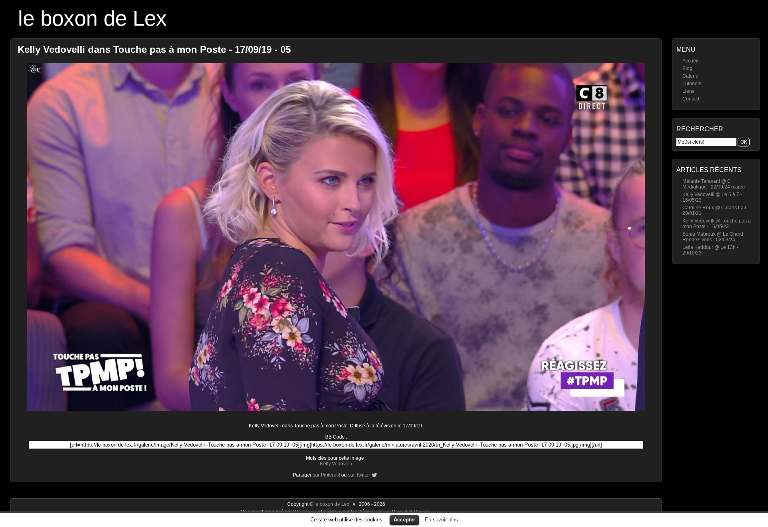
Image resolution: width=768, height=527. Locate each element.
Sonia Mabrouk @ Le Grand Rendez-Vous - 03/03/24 (712, 236)
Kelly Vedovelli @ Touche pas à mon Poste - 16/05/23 (716, 223)
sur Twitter (359, 475)
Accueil (690, 61)
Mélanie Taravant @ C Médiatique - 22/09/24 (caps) (713, 184)
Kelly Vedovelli (336, 464)
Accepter (404, 520)
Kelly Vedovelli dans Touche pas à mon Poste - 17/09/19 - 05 (154, 49)
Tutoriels (691, 83)
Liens (688, 91)
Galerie (690, 76)
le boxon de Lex (92, 18)
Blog (687, 68)
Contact (690, 99)
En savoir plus (441, 520)
